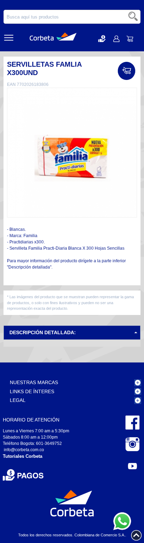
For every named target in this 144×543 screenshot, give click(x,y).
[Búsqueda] (134, 17)
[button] (101, 38)
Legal (18, 400)
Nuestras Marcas (34, 382)
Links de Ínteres (32, 391)
